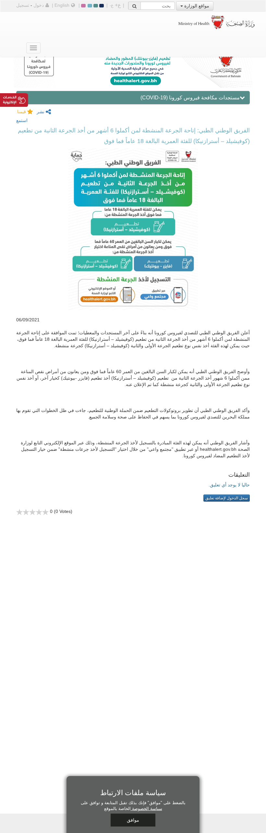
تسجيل (22, 5)
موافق (133, 820)
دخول (38, 5)
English (61, 5)
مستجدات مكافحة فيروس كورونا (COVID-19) (190, 97)
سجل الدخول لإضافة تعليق (226, 498)
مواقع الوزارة (196, 5)
